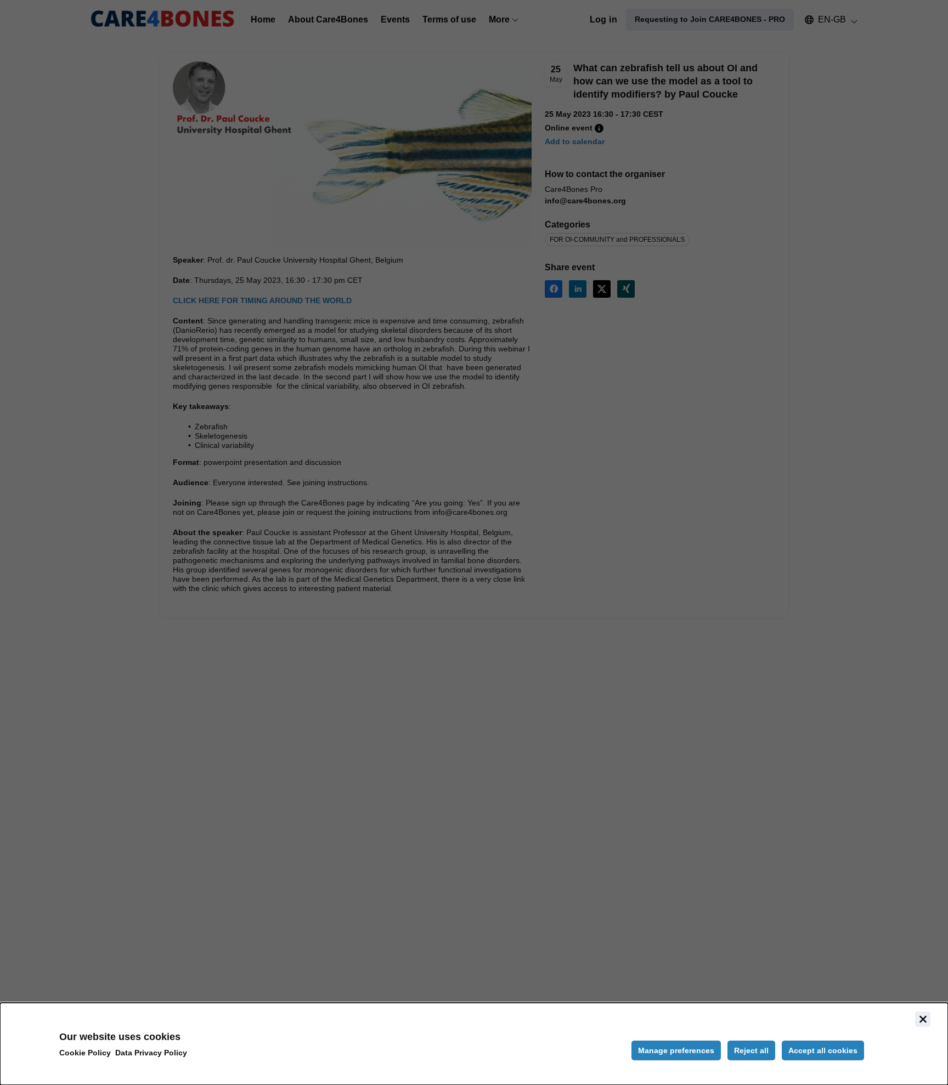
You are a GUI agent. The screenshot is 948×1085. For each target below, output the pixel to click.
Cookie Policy (85, 1052)
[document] (474, 1044)
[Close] (922, 1019)
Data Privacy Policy (151, 1052)
